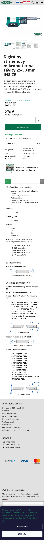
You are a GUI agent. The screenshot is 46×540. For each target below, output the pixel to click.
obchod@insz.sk (27, 138)
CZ (21, 2)
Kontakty (5, 411)
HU (24, 2)
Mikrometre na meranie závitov (28, 150)
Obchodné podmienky (11, 427)
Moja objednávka (9, 413)
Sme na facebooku (13, 447)
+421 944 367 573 (11, 138)
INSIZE (14, 105)
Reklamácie (6, 424)
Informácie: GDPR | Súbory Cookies (16, 430)
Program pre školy (9, 416)
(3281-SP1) (31, 337)
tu (3, 520)
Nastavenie (22, 526)
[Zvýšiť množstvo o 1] (38, 120)
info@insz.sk (11, 442)
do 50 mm (26, 156)
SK (17, 2)
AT (28, 2)
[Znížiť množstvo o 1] (27, 120)
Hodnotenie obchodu (10, 419)
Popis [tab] (8, 181)
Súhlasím (22, 534)
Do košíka (24, 127)
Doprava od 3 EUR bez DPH (13, 408)
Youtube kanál (8, 422)
